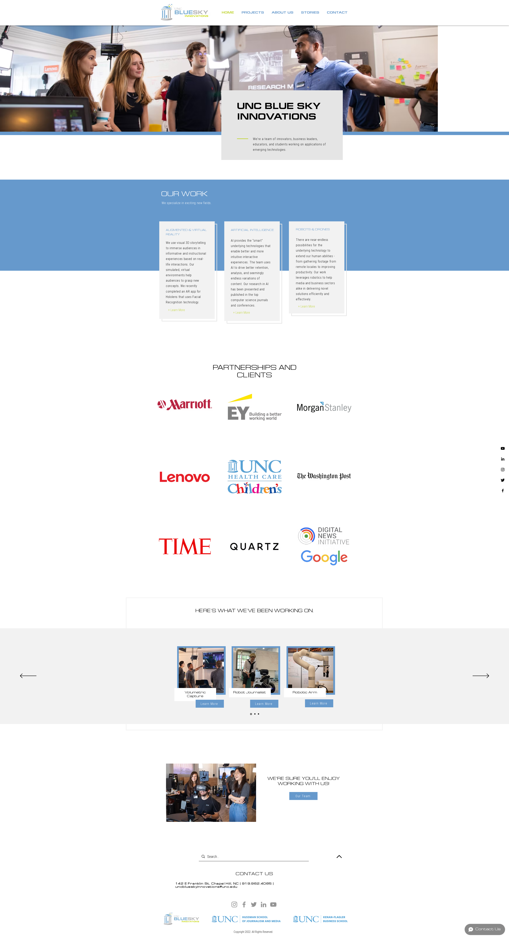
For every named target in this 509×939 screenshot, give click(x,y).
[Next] (481, 676)
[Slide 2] (254, 714)
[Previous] (28, 676)
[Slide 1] (250, 714)
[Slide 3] (258, 714)
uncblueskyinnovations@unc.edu (206, 887)
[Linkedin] (502, 459)
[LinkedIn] (263, 904)
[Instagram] (502, 469)
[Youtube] (502, 448)
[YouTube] (273, 904)
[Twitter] (502, 480)
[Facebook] (502, 490)
